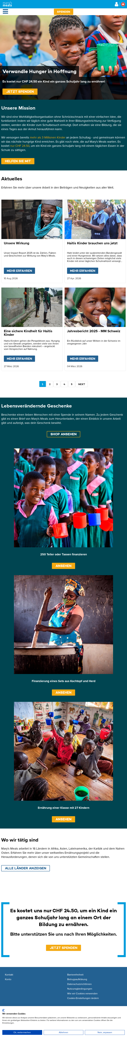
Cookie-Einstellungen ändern (83, 998)
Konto (8, 979)
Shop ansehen (63, 434)
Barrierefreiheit (75, 974)
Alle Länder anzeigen (25, 868)
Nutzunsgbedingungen (79, 988)
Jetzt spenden (20, 91)
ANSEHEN (64, 566)
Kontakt (9, 974)
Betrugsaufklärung (77, 979)
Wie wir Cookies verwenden (82, 993)
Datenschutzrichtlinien (79, 984)
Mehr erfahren (21, 271)
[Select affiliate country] (123, 4)
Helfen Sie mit (18, 161)
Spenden (63, 11)
